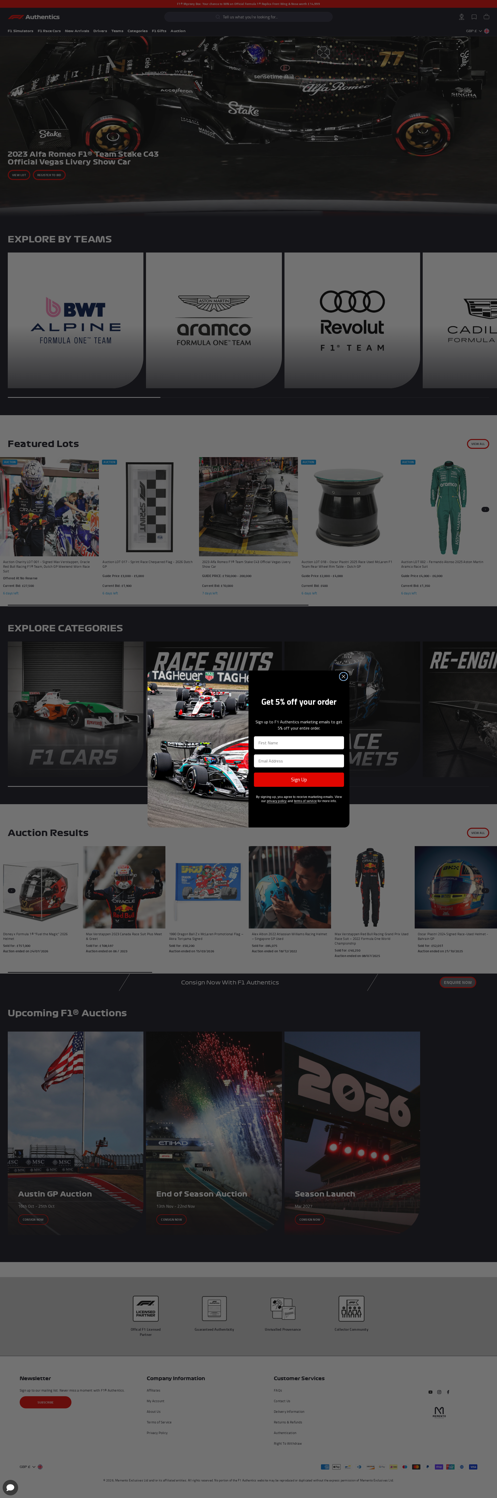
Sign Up (299, 779)
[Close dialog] (343, 676)
